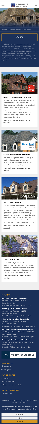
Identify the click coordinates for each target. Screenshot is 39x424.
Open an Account (8, 381)
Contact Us (5, 378)
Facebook (7, 366)
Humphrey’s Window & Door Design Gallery (17, 329)
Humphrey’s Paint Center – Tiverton (14, 308)
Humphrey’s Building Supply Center (14, 298)
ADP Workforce (7, 393)
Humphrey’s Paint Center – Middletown (16, 340)
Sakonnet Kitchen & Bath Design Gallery (16, 319)
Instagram (7, 369)
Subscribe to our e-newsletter (12, 385)
